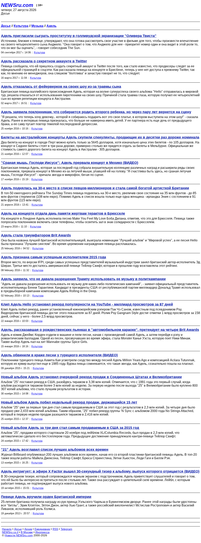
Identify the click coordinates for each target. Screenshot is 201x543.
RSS (55, 529)
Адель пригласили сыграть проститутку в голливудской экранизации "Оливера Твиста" (78, 36)
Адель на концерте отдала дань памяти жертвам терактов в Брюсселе (63, 213)
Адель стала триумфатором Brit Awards (36, 235)
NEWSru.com (17, 5)
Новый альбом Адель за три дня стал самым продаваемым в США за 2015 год (70, 428)
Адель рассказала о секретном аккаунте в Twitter (44, 61)
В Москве (27, 532)
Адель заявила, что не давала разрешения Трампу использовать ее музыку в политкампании (83, 279)
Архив (28, 529)
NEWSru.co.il (10, 532)
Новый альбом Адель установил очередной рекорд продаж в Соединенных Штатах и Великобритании (91, 377)
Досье (18, 529)
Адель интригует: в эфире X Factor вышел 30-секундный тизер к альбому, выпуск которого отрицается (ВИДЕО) (100, 471)
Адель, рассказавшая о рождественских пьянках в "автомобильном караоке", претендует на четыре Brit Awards (100, 330)
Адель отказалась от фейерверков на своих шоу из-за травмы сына (61, 87)
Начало (7, 529)
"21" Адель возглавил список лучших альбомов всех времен (54, 450)
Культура (39, 52)
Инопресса (42, 532)
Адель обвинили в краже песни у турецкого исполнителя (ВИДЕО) (59, 355)
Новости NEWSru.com (19, 535)
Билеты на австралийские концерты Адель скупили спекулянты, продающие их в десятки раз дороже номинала (100, 137)
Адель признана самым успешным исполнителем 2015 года (53, 257)
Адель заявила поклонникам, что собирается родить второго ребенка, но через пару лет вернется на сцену (96, 112)
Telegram (66, 529)
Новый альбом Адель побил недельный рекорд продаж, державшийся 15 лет (69, 402)
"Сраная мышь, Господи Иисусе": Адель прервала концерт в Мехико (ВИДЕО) (69, 163)
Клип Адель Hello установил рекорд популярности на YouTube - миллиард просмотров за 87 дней (87, 304)
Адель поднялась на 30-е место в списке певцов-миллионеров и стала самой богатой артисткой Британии (95, 188)
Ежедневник (42, 529)
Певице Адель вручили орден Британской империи (46, 497)
